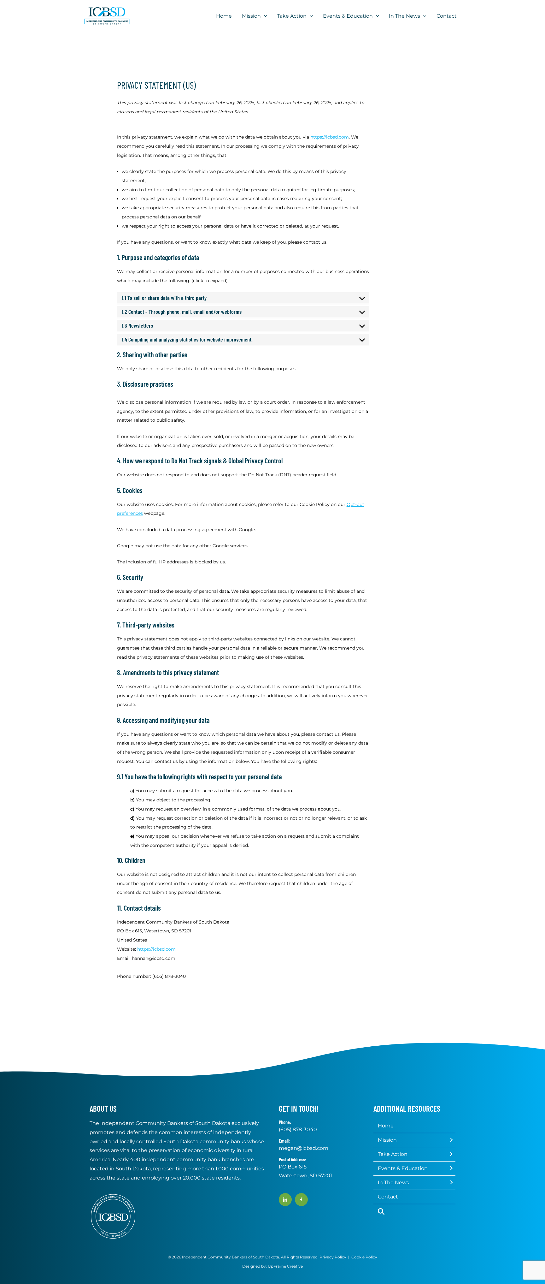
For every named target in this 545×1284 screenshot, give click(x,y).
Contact (388, 1197)
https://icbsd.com (329, 137)
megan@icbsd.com (303, 1148)
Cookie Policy (364, 1257)
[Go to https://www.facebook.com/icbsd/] (301, 1199)
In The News (393, 1183)
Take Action (392, 1154)
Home (386, 1126)
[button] (264, 16)
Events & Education (403, 1168)
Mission (387, 1140)
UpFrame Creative (285, 1266)
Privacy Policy (332, 1257)
